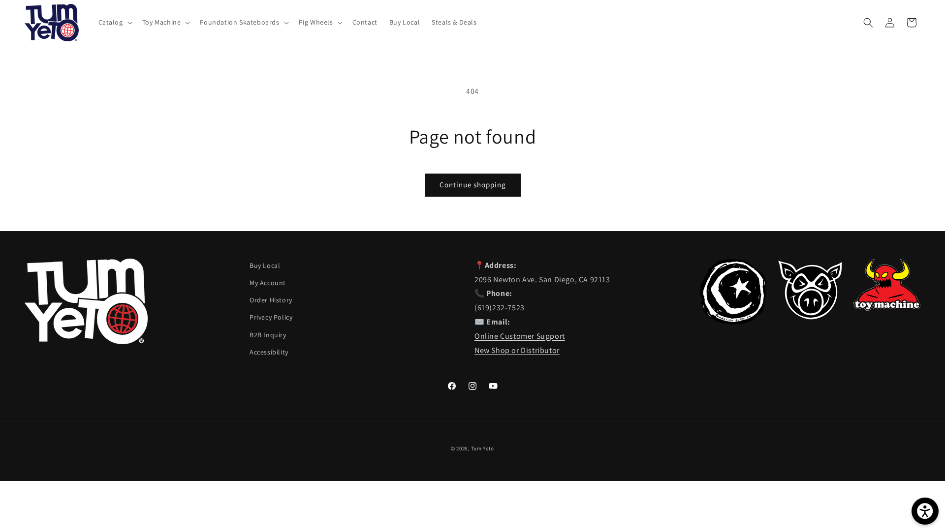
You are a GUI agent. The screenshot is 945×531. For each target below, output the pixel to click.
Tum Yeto (483, 448)
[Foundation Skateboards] (732, 322)
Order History (271, 299)
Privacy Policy (271, 317)
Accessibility (269, 352)
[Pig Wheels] (809, 317)
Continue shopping (473, 184)
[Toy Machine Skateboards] (886, 308)
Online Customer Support (519, 336)
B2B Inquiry (268, 334)
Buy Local (265, 265)
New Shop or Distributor (517, 350)
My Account (268, 282)
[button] (114, 22)
